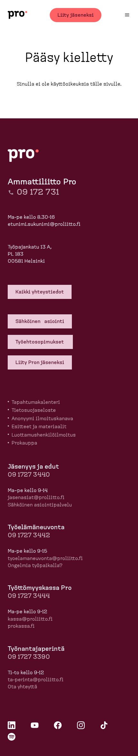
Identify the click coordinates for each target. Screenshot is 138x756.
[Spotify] (11, 737)
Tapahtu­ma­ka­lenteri (36, 402)
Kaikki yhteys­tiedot (39, 291)
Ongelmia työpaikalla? (35, 565)
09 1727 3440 (29, 474)
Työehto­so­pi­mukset (40, 341)
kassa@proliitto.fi (30, 619)
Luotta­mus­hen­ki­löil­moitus (44, 434)
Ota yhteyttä (22, 686)
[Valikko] (127, 15)
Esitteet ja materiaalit (39, 426)
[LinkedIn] (11, 725)
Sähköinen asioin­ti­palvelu (40, 504)
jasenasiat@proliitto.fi (36, 497)
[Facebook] (58, 725)
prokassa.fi (21, 626)
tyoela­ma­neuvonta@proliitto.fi (45, 558)
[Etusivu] (17, 15)
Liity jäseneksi (75, 15)
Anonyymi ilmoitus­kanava (42, 418)
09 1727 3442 (29, 535)
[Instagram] (81, 725)
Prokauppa (24, 443)
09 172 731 (38, 192)
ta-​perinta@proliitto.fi (36, 679)
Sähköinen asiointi (39, 321)
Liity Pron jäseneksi (39, 362)
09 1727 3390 (29, 657)
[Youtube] (35, 725)
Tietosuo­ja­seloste (34, 410)
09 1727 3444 (29, 596)
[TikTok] (104, 725)
